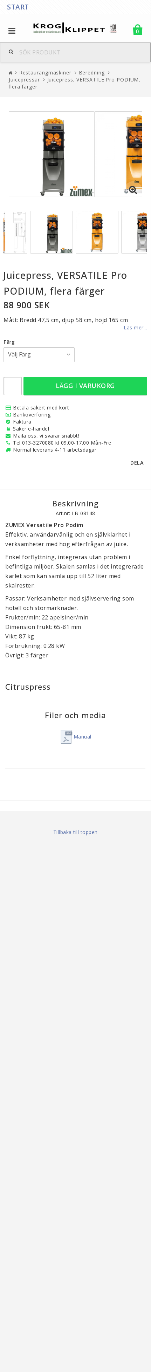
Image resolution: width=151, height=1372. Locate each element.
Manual (82, 736)
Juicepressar (24, 79)
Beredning (92, 72)
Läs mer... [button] (135, 327)
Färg (9, 342)
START (18, 7)
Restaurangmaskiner (45, 72)
